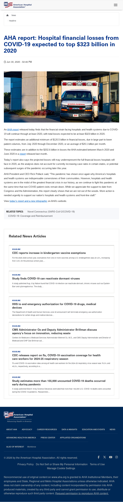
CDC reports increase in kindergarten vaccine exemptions (49, 253)
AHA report (13, 129)
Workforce (31, 447)
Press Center (48, 437)
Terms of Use (97, 464)
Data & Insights (69, 429)
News (14, 15)
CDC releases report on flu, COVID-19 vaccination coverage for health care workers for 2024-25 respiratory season (56, 357)
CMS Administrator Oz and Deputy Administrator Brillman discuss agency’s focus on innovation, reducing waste (54, 331)
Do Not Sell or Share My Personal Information (62, 464)
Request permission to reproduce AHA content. (82, 493)
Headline (12, 20)
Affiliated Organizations (73, 437)
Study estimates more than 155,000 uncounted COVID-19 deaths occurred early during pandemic (58, 382)
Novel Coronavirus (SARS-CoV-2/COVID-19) (51, 211)
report (23, 154)
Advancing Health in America (21, 437)
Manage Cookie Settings (61, 468)
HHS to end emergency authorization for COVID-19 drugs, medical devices (54, 305)
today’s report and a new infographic (28, 201)
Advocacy (27, 429)
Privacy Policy (25, 464)
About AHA (11, 429)
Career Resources (47, 429)
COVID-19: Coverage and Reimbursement (30, 215)
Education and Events (93, 429)
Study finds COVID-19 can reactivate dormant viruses (46, 278)
